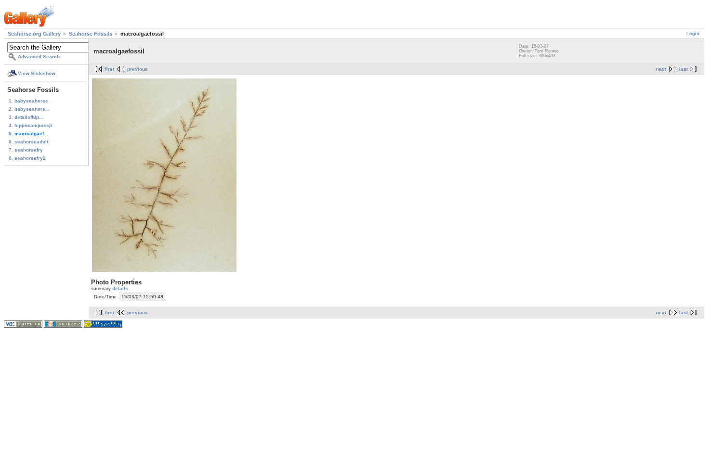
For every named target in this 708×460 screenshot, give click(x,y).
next (661, 69)
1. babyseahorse (28, 100)
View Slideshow (36, 73)
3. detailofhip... (26, 117)
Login (692, 33)
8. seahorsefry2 (27, 158)
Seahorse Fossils (90, 34)
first (109, 69)
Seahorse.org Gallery (34, 34)
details (120, 288)
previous (137, 69)
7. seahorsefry (26, 150)
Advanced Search (39, 56)
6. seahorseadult (28, 141)
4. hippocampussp (30, 125)
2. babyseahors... (29, 109)
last (683, 69)
